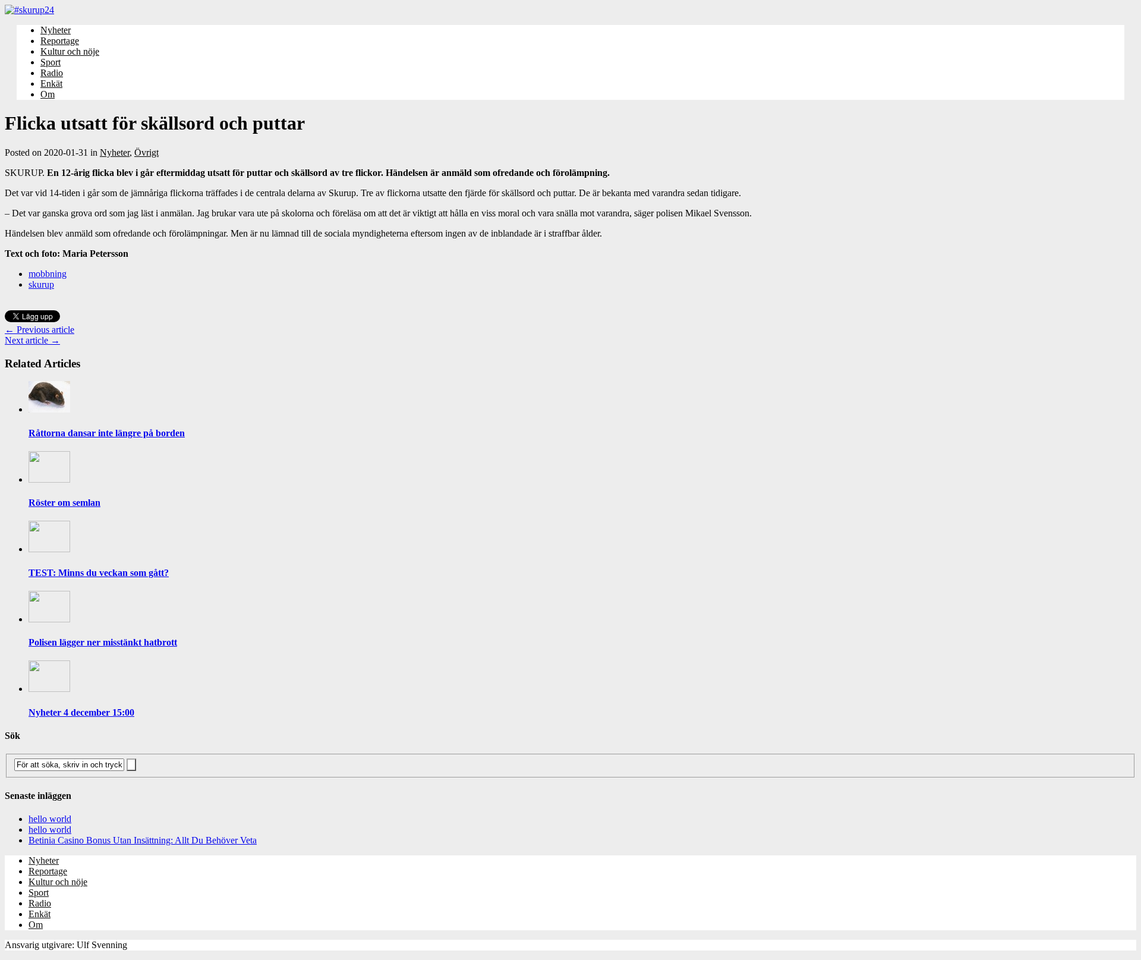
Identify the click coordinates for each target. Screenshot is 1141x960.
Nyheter (55, 30)
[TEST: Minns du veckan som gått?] (49, 549)
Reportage (59, 41)
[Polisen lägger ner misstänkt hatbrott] (49, 619)
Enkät (51, 83)
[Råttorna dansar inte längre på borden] (49, 409)
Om (47, 94)
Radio (51, 73)
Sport (50, 62)
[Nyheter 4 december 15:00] (49, 689)
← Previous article (39, 330)
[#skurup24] (570, 10)
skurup (41, 284)
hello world (50, 819)
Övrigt (146, 152)
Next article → (32, 340)
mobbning (48, 274)
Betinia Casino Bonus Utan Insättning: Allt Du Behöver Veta (143, 840)
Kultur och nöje (69, 51)
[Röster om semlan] (49, 479)
